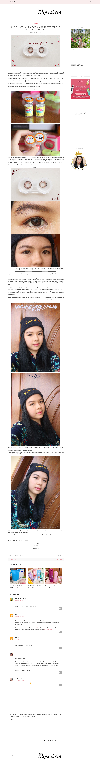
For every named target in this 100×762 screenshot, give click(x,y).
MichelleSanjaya (20, 598)
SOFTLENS (21, 555)
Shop (64, 1)
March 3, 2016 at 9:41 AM (20, 616)
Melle (17, 637)
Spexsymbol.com (48, 629)
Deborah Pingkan (21, 653)
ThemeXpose (89, 756)
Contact (58, 1)
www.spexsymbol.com (35, 627)
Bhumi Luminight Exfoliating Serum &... (52, 586)
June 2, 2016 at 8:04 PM (19, 655)
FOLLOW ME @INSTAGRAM (50, 740)
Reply (60, 608)
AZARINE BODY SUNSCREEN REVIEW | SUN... (35, 586)
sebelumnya (32, 287)
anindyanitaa (19, 678)
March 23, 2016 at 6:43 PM (20, 639)
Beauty (39, 1)
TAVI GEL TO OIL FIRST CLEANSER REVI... (16, 586)
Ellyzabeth (33, 32)
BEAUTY (35, 23)
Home (34, 1)
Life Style (45, 1)
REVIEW (16, 555)
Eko (16, 614)
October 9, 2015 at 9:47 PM (20, 600)
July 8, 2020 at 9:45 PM (19, 680)
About (52, 1)
